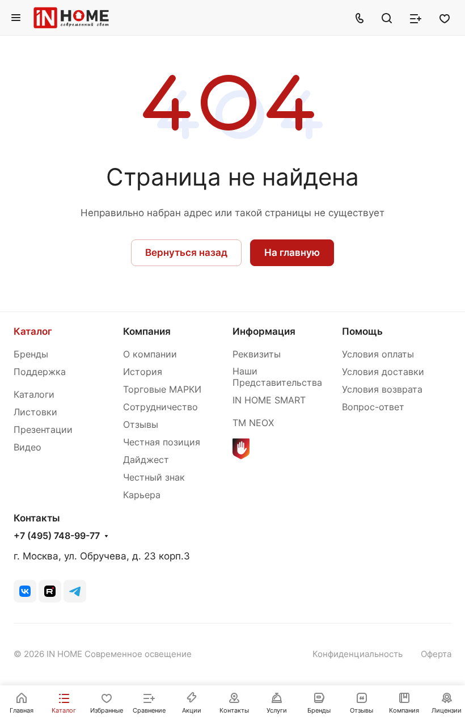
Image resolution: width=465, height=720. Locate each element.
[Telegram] (75, 591)
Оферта (436, 654)
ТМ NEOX (253, 423)
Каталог (33, 331)
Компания (147, 331)
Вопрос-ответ (373, 407)
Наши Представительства (277, 377)
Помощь (362, 331)
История (142, 372)
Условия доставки (383, 372)
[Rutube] (50, 591)
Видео (27, 447)
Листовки (35, 412)
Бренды (31, 354)
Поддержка (40, 372)
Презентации (43, 429)
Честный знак (154, 477)
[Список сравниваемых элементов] (415, 17)
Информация (263, 331)
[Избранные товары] (444, 17)
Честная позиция (161, 442)
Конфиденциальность (357, 654)
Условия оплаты (378, 354)
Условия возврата (382, 389)
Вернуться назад (186, 252)
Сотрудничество (160, 407)
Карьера (141, 495)
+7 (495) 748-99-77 (57, 536)
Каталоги (34, 394)
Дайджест (146, 459)
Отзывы (140, 424)
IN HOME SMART (269, 400)
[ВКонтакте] (25, 591)
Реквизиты (256, 354)
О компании (150, 354)
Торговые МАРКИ (162, 389)
